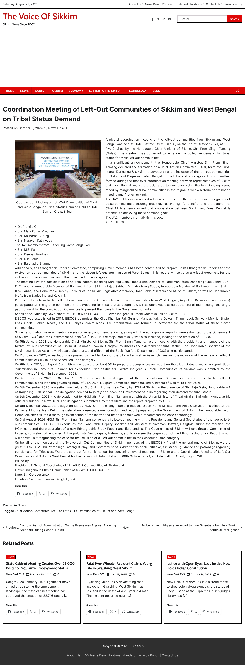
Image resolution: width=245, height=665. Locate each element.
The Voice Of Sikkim (40, 16)
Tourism (56, 90)
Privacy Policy (233, 4)
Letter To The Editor (105, 90)
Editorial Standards (190, 4)
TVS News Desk (94, 655)
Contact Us (213, 4)
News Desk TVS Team (159, 4)
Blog (156, 90)
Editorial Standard (122, 655)
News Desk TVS (59, 128)
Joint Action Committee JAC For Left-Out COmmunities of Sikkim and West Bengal (75, 511)
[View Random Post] (237, 91)
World (39, 90)
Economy (76, 90)
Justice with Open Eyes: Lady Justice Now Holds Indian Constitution (198, 566)
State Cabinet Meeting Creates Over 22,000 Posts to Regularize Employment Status (40, 566)
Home (10, 90)
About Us (135, 4)
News (24, 90)
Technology (137, 90)
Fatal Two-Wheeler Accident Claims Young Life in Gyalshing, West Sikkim (119, 566)
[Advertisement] (122, 58)
